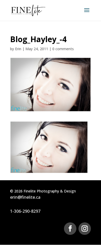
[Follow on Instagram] (84, 228)
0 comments (63, 48)
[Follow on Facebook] (70, 228)
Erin (18, 48)
